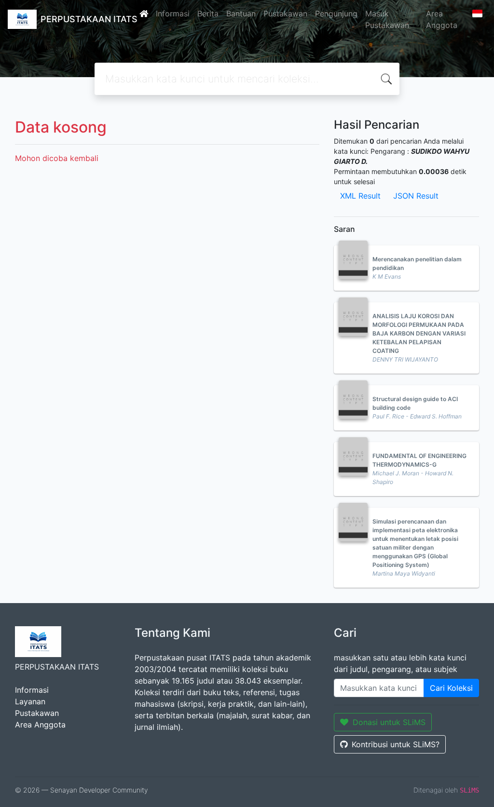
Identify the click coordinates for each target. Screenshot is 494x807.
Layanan (30, 701)
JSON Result (416, 196)
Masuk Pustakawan (387, 19)
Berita (208, 13)
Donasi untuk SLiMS (389, 722)
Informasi (173, 13)
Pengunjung (336, 13)
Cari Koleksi (451, 688)
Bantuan (241, 13)
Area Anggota (441, 19)
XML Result (360, 196)
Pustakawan (285, 13)
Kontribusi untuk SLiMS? (395, 744)
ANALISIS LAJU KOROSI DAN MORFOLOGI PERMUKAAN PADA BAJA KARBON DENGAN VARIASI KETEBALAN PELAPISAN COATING (419, 333)
